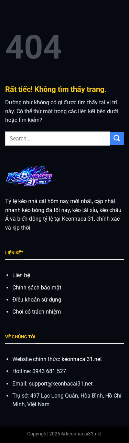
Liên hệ (21, 275)
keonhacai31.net (82, 359)
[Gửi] (117, 138)
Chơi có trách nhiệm (36, 311)
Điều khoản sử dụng (36, 299)
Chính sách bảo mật (36, 287)
